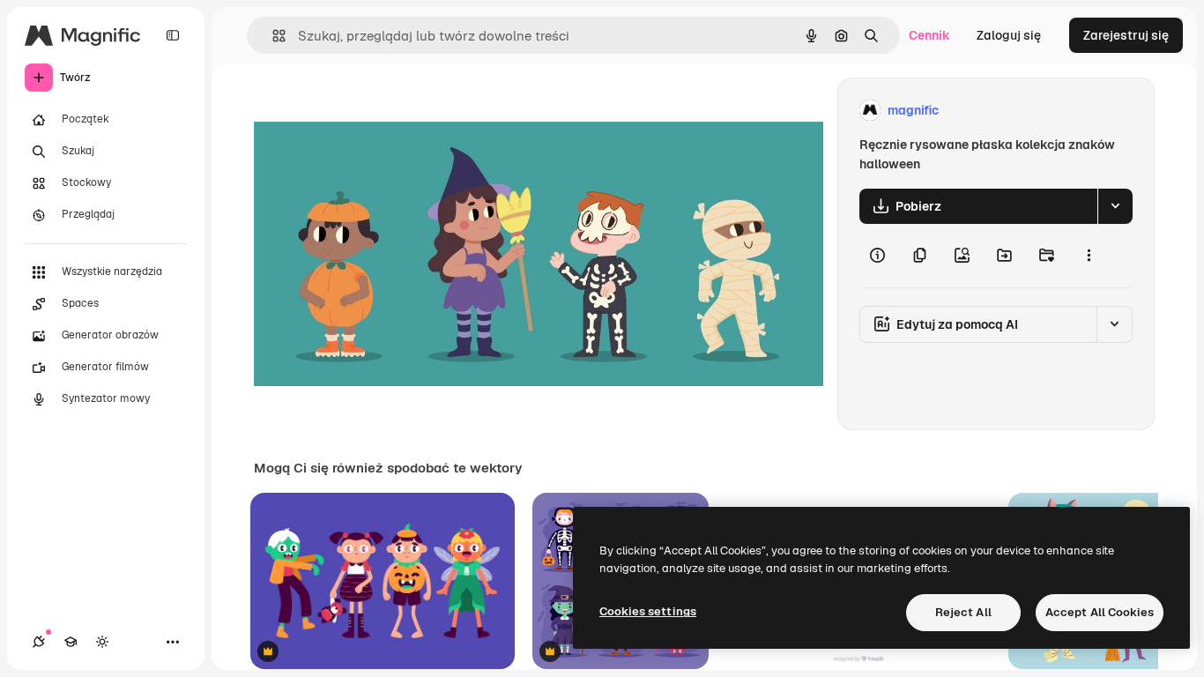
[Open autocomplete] (272, 35)
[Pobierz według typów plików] (1115, 206)
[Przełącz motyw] (102, 642)
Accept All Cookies (1099, 612)
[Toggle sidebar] (173, 35)
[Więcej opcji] (1088, 255)
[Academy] (70, 642)
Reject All (963, 612)
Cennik (929, 35)
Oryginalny (375, 110)
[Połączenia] (39, 642)
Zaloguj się (1009, 35)
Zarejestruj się (1126, 35)
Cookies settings (647, 611)
